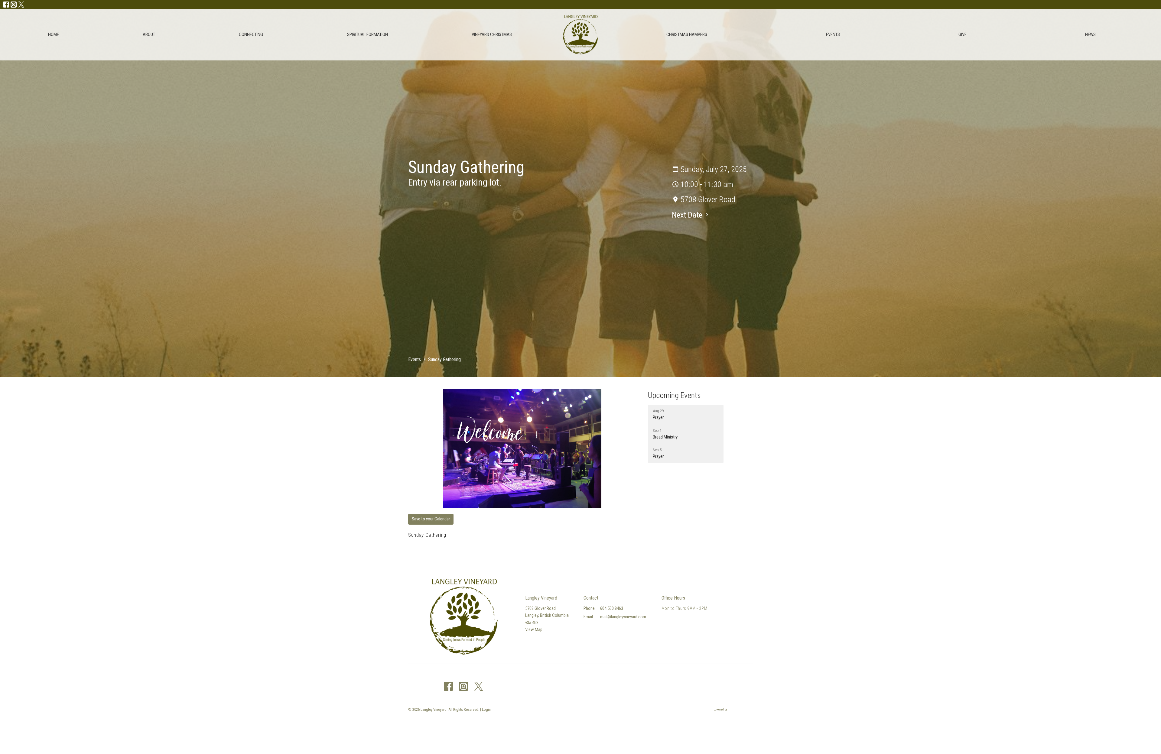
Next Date (688, 214)
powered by (730, 715)
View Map (533, 629)
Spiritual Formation (367, 34)
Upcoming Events (674, 395)
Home (53, 34)
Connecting (251, 34)
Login (486, 709)
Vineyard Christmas (492, 34)
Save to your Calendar (431, 519)
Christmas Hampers (686, 34)
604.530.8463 (611, 608)
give (962, 34)
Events (833, 34)
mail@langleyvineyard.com (623, 617)
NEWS (1090, 34)
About (149, 34)
